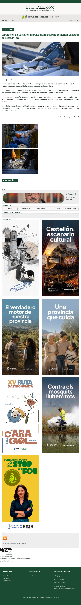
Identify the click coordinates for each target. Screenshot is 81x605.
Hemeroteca (54, 17)
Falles (10, 209)
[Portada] (24, 17)
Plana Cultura (40, 209)
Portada (5, 576)
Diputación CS (5, 21)
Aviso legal (32, 576)
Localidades (33, 17)
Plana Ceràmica (25, 209)
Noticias (13, 21)
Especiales (44, 17)
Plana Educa (56, 209)
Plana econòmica (71, 209)
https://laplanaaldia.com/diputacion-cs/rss (14, 544)
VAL (78, 20)
